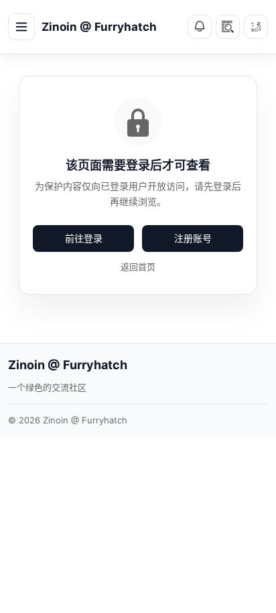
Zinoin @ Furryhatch (99, 26)
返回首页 (138, 266)
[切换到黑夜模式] (256, 27)
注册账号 (193, 238)
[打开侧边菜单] (21, 26)
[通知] (200, 27)
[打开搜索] (228, 27)
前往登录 (83, 238)
